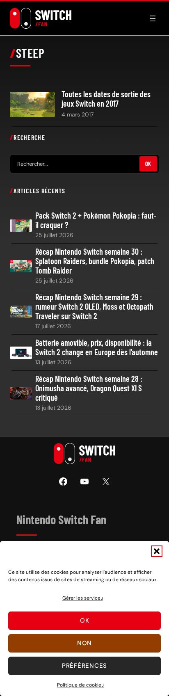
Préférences (84, 666)
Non (84, 643)
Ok (84, 620)
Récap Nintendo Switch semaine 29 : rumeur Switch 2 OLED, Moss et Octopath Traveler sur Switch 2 (94, 306)
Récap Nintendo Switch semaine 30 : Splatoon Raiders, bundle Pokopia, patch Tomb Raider (94, 261)
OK (148, 163)
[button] (157, 551)
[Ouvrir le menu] (152, 18)
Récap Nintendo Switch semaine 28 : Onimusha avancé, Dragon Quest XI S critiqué (88, 388)
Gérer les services (82, 598)
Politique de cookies (80, 685)
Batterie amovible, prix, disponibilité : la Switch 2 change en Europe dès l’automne (96, 347)
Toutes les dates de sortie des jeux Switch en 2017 (106, 98)
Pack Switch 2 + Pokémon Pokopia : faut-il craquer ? (96, 220)
